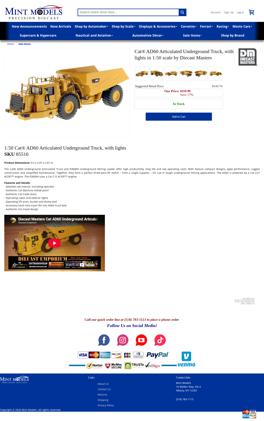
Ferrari (205, 26)
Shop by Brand (232, 35)
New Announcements (29, 26)
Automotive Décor (147, 35)
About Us (103, 383)
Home (10, 44)
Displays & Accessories (157, 26)
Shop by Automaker (90, 26)
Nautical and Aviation (93, 35)
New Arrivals (60, 26)
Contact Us (104, 389)
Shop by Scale (123, 26)
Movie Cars (241, 26)
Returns (102, 394)
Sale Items (191, 35)
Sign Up (228, 12)
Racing (222, 26)
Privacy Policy (106, 405)
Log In (240, 12)
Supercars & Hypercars (38, 35)
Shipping (103, 400)
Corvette (188, 26)
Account (216, 12)
